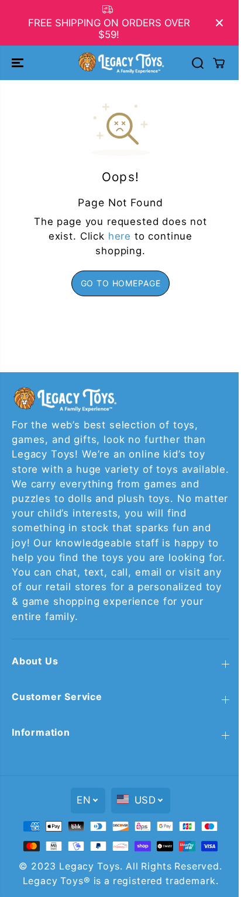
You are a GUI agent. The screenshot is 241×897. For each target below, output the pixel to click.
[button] (19, 62)
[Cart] (218, 63)
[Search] (197, 63)
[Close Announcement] (219, 23)
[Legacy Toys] (120, 62)
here (119, 236)
